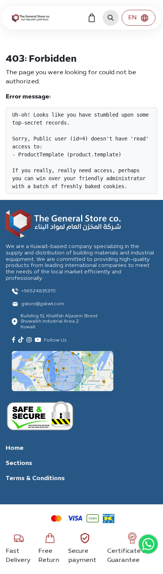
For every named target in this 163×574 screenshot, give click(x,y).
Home (15, 448)
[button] (111, 18)
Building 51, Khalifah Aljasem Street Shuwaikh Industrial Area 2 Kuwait (58, 322)
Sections (19, 463)
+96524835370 (38, 291)
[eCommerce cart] (92, 18)
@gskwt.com (50, 304)
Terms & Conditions (35, 478)
